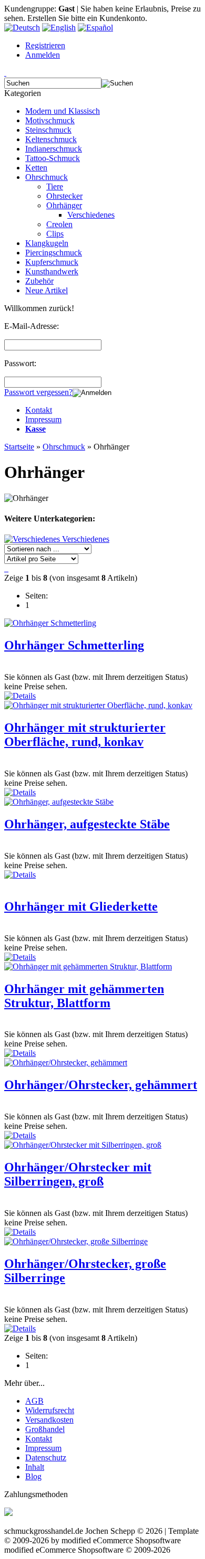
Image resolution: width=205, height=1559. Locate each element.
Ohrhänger (64, 205)
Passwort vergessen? (38, 392)
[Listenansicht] (5, 568)
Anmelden (42, 54)
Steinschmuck (48, 129)
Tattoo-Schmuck (52, 158)
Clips (55, 233)
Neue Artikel (46, 290)
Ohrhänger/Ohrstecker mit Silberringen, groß (77, 1174)
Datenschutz (45, 1457)
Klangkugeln (46, 243)
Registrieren (45, 45)
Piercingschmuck (53, 252)
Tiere (54, 186)
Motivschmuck (50, 120)
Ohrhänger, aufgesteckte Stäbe (87, 824)
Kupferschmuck (51, 262)
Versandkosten (49, 1419)
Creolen (59, 224)
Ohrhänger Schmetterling (74, 645)
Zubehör (39, 280)
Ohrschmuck (46, 177)
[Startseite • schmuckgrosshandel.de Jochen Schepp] (5, 72)
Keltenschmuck (51, 139)
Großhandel (45, 1429)
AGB (34, 1400)
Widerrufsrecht (49, 1410)
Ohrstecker (64, 195)
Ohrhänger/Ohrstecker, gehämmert (100, 1085)
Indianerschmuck (53, 148)
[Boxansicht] (7, 568)
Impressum (43, 419)
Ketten (36, 167)
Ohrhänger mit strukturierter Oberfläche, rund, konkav (85, 735)
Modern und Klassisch (62, 110)
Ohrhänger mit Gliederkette (81, 906)
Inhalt (34, 1466)
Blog (33, 1476)
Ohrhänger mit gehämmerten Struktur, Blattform (84, 996)
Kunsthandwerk (51, 271)
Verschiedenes (91, 214)
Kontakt (38, 409)
